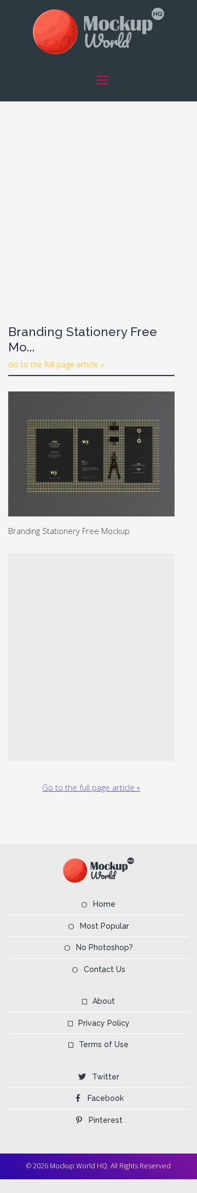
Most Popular (104, 926)
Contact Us (104, 969)
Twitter (105, 1076)
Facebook (106, 1098)
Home (104, 904)
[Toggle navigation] (102, 79)
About (103, 1001)
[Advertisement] (98, 200)
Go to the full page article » (56, 364)
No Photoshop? (104, 947)
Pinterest (106, 1120)
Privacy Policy (104, 1023)
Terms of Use (104, 1044)
